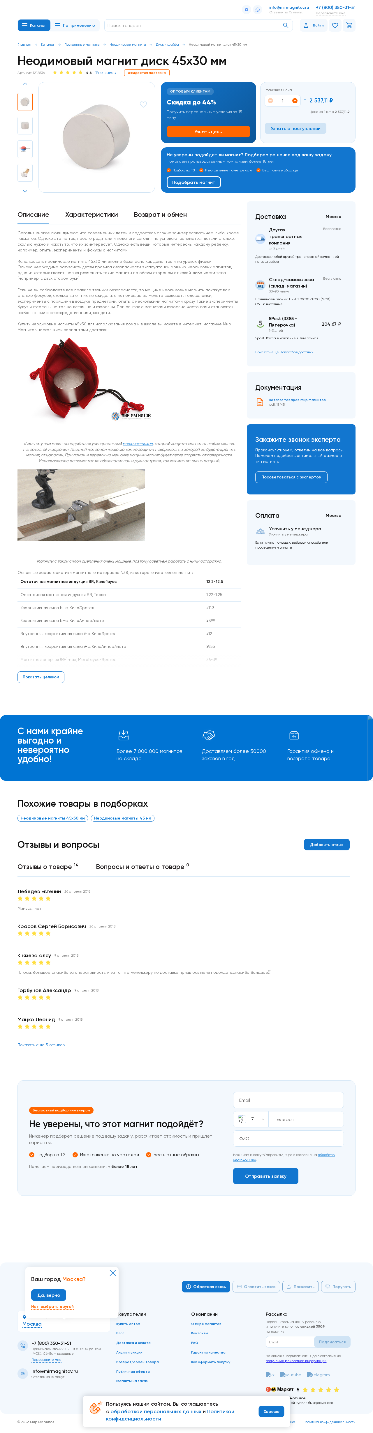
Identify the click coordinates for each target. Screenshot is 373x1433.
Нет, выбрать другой (52, 1306)
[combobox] (250, 1119)
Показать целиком (41, 677)
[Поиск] (285, 25)
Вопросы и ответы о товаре (142, 866)
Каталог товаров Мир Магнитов (297, 400)
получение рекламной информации (296, 1360)
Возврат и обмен (160, 214)
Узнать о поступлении (296, 128)
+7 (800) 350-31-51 (336, 7)
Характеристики (91, 214)
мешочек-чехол (138, 443)
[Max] (246, 9)
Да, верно (48, 1295)
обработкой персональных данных (155, 1411)
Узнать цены (208, 131)
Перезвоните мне (331, 13)
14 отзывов (105, 72)
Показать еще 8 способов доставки (284, 352)
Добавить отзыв (327, 844)
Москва (32, 1324)
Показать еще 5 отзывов (41, 1044)
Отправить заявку (265, 1176)
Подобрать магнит (193, 182)
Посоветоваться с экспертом (291, 477)
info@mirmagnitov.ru (289, 7)
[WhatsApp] (257, 9)
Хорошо (271, 1411)
